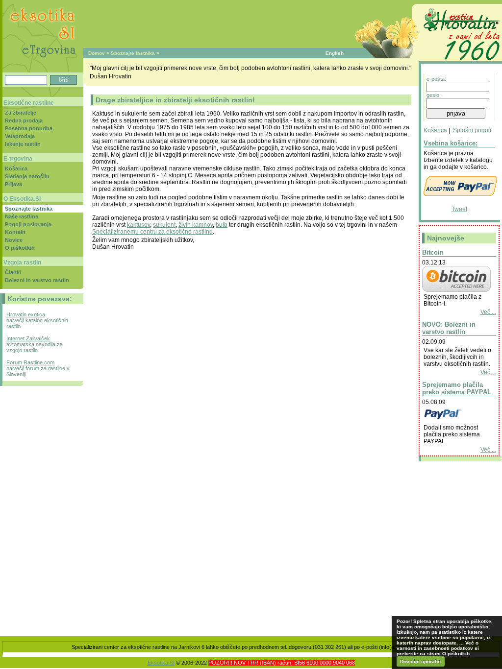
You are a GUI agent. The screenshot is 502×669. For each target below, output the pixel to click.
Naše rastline (21, 216)
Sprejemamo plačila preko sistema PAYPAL (456, 388)
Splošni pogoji (472, 130)
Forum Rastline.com (30, 362)
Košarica (435, 130)
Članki (13, 272)
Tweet (459, 209)
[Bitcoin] (456, 290)
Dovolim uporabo (420, 661)
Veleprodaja (20, 136)
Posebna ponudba (28, 128)
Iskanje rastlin (23, 144)
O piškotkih (20, 248)
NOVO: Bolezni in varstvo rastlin (449, 328)
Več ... (488, 312)
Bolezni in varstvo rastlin (37, 280)
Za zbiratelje (20, 113)
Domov (96, 53)
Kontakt (15, 232)
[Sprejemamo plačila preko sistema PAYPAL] (456, 420)
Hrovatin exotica (25, 314)
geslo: (434, 95)
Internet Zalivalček (28, 338)
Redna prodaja (24, 120)
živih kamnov (195, 224)
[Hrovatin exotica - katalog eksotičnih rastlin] (460, 61)
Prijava (13, 184)
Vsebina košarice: (450, 143)
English (335, 53)
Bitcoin (433, 252)
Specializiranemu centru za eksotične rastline (152, 231)
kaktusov (138, 224)
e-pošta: (436, 79)
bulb (221, 224)
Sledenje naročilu (27, 176)
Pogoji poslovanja (28, 224)
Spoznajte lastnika (133, 53)
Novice (14, 240)
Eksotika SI (161, 663)
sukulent (164, 224)
